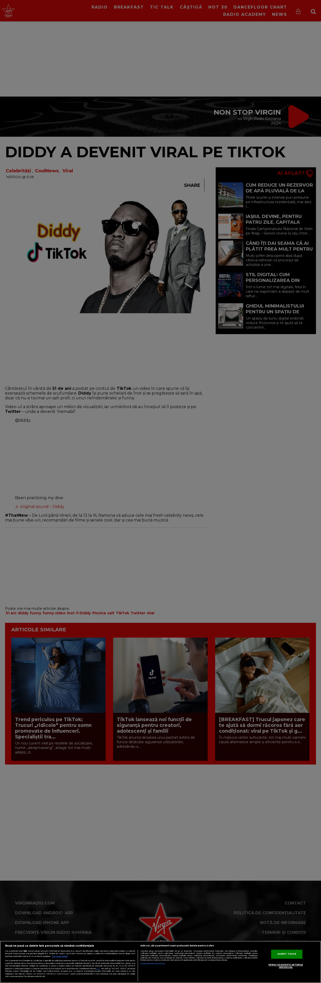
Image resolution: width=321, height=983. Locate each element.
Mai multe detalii (60, 956)
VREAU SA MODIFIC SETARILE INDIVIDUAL (285, 965)
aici (98, 968)
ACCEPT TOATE (286, 954)
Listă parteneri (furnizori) (152, 963)
